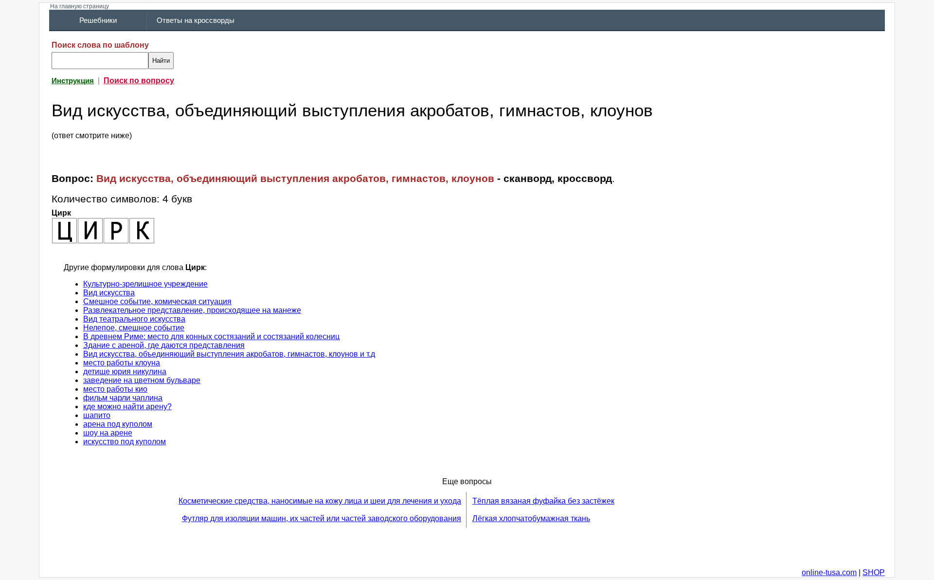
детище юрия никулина (124, 371)
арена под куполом (117, 424)
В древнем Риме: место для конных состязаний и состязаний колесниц (211, 336)
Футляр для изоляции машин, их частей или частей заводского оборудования (321, 518)
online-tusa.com (829, 572)
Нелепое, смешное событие (133, 328)
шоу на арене (107, 433)
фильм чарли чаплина (122, 398)
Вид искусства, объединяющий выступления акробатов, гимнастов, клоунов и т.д (229, 354)
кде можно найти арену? (127, 406)
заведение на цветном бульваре (141, 380)
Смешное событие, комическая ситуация (157, 301)
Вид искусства (109, 293)
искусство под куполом (124, 441)
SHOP (873, 572)
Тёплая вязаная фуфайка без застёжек (543, 501)
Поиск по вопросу (139, 80)
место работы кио (115, 389)
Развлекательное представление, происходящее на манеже (192, 310)
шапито (96, 415)
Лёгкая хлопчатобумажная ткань (531, 518)
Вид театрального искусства (134, 319)
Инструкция (73, 81)
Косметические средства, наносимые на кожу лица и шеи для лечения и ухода (320, 501)
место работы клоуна (121, 363)
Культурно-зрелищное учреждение (145, 284)
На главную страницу (79, 6)
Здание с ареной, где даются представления (164, 345)
